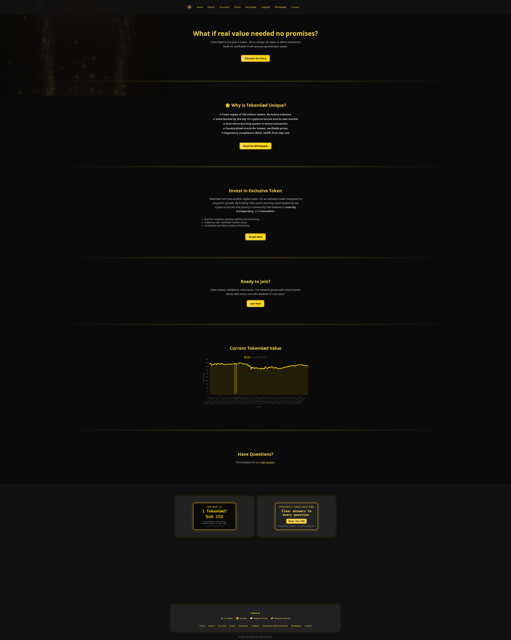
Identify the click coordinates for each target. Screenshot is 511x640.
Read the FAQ (296, 521)
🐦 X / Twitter (227, 618)
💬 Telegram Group (259, 618)
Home (200, 7)
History (211, 7)
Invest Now (255, 236)
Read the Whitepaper (255, 146)
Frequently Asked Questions (275, 626)
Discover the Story (255, 58)
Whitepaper (281, 7)
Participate (250, 7)
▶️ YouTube (241, 618)
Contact (295, 7)
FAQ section (267, 462)
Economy (224, 7)
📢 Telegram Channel (280, 618)
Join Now (255, 303)
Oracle (237, 7)
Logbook (265, 7)
